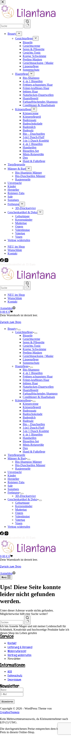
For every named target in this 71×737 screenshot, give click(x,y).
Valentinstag (22, 516)
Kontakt (12, 301)
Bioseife (28, 335)
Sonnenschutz (31, 362)
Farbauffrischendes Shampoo (40, 393)
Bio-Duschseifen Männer (30, 465)
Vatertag (20, 519)
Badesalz (28, 420)
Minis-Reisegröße (33, 444)
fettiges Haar (30, 383)
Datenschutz (15, 675)
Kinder (12, 475)
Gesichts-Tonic (32, 345)
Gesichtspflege (24, 332)
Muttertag (21, 509)
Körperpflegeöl (32, 407)
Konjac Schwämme (34, 349)
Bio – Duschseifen (34, 424)
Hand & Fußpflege (34, 451)
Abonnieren (7, 701)
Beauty (12, 328)
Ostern (19, 513)
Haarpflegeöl (30, 390)
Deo (25, 448)
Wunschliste (15, 298)
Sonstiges (13, 489)
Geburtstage (22, 502)
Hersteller (13, 478)
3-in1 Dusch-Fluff (33, 427)
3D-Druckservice (25, 496)
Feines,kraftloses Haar (36, 379)
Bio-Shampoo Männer (28, 461)
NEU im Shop (16, 294)
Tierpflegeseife (16, 455)
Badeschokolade (32, 414)
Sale (10, 485)
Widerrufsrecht (17, 651)
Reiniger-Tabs (16, 482)
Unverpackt (15, 472)
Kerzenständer (23, 506)
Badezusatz (29, 410)
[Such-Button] (27, 285)
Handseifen (29, 438)
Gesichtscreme (31, 339)
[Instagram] (6, 261)
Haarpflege (21, 366)
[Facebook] (2, 261)
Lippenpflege (31, 359)
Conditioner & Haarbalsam (39, 397)
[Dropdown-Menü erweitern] (19, 329)
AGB (10, 671)
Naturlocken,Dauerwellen (38, 386)
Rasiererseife (22, 468)
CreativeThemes (9, 712)
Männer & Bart (17, 458)
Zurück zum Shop (10, 322)
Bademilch (29, 417)
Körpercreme (30, 403)
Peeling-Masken (32, 352)
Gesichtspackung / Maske (38, 356)
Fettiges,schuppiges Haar (38, 376)
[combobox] (11, 622)
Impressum (14, 679)
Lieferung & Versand (20, 647)
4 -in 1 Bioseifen (33, 373)
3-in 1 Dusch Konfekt (36, 431)
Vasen (18, 523)
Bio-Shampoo (31, 369)
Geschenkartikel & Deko (22, 499)
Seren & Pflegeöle (33, 342)
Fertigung (13, 492)
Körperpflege (23, 400)
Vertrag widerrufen (19, 526)
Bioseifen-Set (31, 441)
